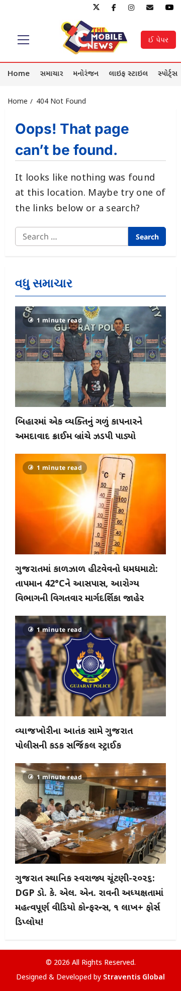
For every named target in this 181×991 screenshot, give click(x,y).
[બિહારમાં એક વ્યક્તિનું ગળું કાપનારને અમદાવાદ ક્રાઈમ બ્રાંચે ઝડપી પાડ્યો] (90, 356)
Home (19, 74)
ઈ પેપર (158, 39)
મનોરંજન (86, 74)
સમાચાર (51, 74)
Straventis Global (134, 977)
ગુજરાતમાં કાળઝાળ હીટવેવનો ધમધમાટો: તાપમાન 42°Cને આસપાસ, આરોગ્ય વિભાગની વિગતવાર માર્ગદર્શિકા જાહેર (86, 584)
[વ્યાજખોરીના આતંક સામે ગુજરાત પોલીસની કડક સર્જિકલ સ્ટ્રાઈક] (90, 666)
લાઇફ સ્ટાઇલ (128, 74)
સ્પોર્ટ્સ (167, 74)
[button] (23, 39)
